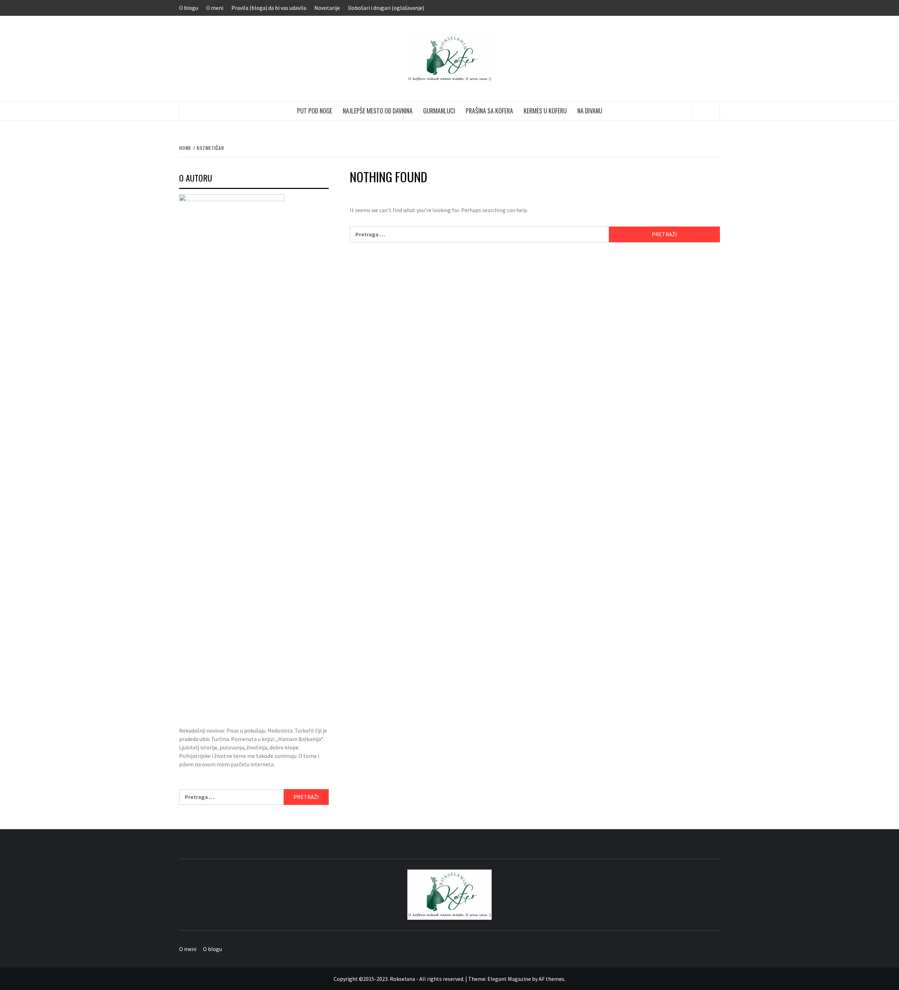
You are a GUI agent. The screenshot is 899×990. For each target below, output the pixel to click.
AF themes (551, 978)
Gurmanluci (439, 110)
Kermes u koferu (545, 110)
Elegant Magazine (509, 978)
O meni (214, 7)
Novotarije (327, 7)
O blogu (188, 7)
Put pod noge (314, 110)
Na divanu (589, 110)
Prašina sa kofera (489, 110)
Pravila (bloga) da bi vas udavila (268, 7)
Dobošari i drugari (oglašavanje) (386, 7)
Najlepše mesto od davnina (378, 110)
